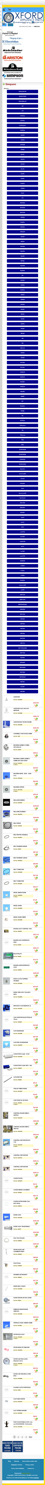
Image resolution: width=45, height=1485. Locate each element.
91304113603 (22, 464)
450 (22, 343)
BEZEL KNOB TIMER (20, 917)
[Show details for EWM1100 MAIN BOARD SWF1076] (8, 1312)
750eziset (22, 435)
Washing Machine (25, 26)
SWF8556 (22, 609)
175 (22, 110)
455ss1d (22, 348)
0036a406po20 (22, 101)
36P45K (23, 260)
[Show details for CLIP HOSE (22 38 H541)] (8, 1102)
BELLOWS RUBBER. (20, 811)
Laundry (32, 23)
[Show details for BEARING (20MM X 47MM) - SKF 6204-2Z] (8, 747)
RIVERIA (22, 580)
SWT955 (22, 691)
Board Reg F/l (18, 953)
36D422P (22, 231)
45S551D (22, 372)
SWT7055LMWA (22, 648)
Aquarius (22, 469)
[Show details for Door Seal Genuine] (8, 1240)
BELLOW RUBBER (19, 800)
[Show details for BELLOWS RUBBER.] (8, 814)
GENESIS (22, 560)
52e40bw (22, 406)
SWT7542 (22, 652)
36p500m (22, 270)
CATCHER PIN (18, 1077)
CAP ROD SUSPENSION (21, 1042)
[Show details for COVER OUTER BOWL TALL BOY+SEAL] (8, 1204)
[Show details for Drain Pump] (8, 1265)
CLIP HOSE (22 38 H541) (21, 1100)
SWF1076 (22, 594)
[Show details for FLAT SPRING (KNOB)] (8, 1413)
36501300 (22, 212)
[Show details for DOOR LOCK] (8, 1217)
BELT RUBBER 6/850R (20, 846)
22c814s (22, 120)
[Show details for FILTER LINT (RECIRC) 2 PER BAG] (8, 1376)
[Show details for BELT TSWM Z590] (8, 883)
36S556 (22, 323)
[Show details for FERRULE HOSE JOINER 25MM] (8, 1325)
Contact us (30, 1468)
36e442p (22, 246)
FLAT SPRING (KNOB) (20, 1410)
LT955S (22, 575)
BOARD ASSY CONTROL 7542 (23, 928)
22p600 (22, 135)
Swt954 (22, 686)
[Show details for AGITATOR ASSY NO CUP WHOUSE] (8, 711)
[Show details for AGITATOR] (8, 699)
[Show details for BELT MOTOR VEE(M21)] (8, 837)
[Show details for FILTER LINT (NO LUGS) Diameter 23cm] (8, 1361)
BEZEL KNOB (18, 905)
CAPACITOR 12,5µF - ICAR (21, 1054)
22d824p (22, 130)
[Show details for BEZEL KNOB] (8, 908)
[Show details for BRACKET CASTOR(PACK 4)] (8, 1008)
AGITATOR (17, 697)
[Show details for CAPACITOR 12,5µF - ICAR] (8, 1056)
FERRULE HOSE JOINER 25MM (23, 1323)
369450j (23, 217)
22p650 (22, 140)
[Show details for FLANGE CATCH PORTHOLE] (8, 1390)
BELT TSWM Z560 (19, 869)
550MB (22, 411)
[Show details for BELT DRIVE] (8, 825)
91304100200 (22, 449)
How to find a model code (29, 1461)
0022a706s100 (22, 91)
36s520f (22, 304)
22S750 (22, 164)
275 (22, 198)
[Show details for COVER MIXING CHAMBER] (8, 1192)
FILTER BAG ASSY (19, 1334)
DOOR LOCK (17, 1215)
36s (22, 275)
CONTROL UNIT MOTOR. (21, 1155)
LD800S (22, 565)
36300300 (22, 207)
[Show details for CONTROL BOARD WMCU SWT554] (8, 1115)
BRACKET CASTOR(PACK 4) (22, 1006)
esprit (22, 527)
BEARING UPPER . (19, 787)
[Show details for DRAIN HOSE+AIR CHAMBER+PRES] (8, 1252)
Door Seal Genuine (19, 1238)
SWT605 (22, 633)
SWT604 (22, 628)
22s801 (22, 178)
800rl (22, 444)
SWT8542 (22, 672)
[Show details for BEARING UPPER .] (8, 789)
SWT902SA (23, 677)
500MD (22, 396)
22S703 (22, 159)
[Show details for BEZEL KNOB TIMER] (8, 919)
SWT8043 (22, 662)
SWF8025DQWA (22, 604)
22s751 (22, 169)
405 (22, 338)
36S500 (22, 285)
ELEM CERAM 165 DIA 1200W (22, 1297)
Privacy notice (29, 1465)
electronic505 (22, 493)
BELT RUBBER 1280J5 (20, 858)
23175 (22, 193)
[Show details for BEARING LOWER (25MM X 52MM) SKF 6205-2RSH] (8, 761)
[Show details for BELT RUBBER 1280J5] (8, 860)
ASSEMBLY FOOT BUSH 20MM (23, 733)
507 (22, 401)
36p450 (22, 256)
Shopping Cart (9, 9)
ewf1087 (22, 536)
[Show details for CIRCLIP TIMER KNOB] (8, 1091)
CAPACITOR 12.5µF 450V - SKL (23, 1065)
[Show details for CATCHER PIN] (8, 1079)
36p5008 (22, 265)
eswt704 (22, 532)
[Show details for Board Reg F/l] (8, 956)
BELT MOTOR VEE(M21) (21, 835)
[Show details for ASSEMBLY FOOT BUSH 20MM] (8, 736)
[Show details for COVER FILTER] (8, 1181)
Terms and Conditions (17, 1468)
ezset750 (22, 556)
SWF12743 (22, 599)
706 (22, 430)
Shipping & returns (16, 1465)
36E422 (22, 241)
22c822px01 (22, 125)
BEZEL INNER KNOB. (20, 892)
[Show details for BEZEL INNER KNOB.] (8, 895)
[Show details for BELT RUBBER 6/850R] (8, 849)
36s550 (22, 309)
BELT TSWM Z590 (19, 881)
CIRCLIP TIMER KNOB (20, 1088)
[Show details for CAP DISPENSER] (8, 1033)
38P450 (22, 333)
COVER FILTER (18, 1178)
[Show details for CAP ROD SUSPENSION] (8, 1045)
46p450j (22, 391)
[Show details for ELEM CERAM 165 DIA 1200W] (8, 1300)
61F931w (22, 420)
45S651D (22, 386)
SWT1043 (22, 614)
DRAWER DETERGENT (20, 1274)
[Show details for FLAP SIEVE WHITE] (8, 1401)
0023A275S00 (22, 96)
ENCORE (22, 502)
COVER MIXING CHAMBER (22, 1190)
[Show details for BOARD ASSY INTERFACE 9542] (8, 942)
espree (22, 522)
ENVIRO (22, 512)
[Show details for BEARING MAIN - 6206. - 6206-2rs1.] (8, 776)
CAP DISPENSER (19, 1031)
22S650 (22, 149)
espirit (22, 517)
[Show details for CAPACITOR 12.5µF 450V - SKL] (8, 1068)
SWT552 (22, 619)
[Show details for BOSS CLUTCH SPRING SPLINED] (8, 981)
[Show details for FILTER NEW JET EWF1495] (8, 1350)
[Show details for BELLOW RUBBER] (8, 802)
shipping (36, 1478)
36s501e (22, 290)
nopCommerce (26, 1473)
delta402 (22, 483)
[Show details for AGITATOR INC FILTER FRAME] (8, 724)
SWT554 (22, 623)
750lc (22, 439)
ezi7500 (23, 551)
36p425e (22, 251)
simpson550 (22, 585)
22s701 (22, 154)
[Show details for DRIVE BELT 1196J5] (8, 1288)
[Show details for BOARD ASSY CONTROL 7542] (8, 931)
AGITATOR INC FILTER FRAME (23, 722)
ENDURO (22, 507)
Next (30, 1437)
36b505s (22, 227)
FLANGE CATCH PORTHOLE (22, 1387)
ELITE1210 (22, 498)
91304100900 (22, 454)
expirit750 (22, 541)
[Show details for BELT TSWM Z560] (8, 872)
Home (24, 23)
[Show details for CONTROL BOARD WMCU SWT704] (8, 1129)
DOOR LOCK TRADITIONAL (22, 1226)
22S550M (22, 144)
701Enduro (23, 425)
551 (22, 415)
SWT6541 (22, 638)
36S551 (22, 314)
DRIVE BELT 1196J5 (19, 1286)
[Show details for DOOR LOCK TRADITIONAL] (8, 1228)
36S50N (23, 299)
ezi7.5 (22, 546)
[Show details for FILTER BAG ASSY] (8, 1337)
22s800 (22, 173)
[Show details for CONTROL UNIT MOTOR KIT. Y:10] (8, 1142)
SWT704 (22, 643)
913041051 (22, 459)
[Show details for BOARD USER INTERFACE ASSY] (8, 968)
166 (22, 106)
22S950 (22, 188)
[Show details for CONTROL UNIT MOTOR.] (8, 1157)
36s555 (22, 319)
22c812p (22, 115)
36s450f (22, 280)
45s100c (22, 367)
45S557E (22, 377)
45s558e (22, 381)
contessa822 (22, 473)
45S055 (22, 352)
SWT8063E (22, 667)
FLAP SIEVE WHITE (19, 1399)
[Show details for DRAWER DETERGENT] (8, 1277)
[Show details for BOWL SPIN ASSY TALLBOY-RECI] (8, 995)
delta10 (22, 478)
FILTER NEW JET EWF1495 (22, 1347)
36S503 (22, 294)
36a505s (22, 222)
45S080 (22, 357)
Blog (9, 1461)
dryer (22, 488)
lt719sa (22, 570)
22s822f (22, 183)
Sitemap (16, 1461)
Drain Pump (17, 1263)
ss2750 (22, 590)
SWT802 (22, 657)
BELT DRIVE (17, 823)
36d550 (22, 236)
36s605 (22, 328)
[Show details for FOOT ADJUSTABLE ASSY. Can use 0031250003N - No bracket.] (8, 1424)
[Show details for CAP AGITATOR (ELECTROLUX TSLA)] (8, 1020)
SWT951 (22, 681)
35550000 (22, 202)
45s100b (22, 362)
